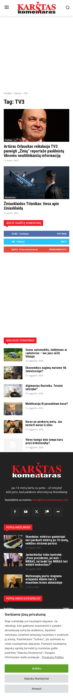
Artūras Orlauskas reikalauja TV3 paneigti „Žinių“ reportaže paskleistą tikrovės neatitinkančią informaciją (34, 151)
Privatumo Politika (53, 657)
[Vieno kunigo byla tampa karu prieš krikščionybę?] (13, 444)
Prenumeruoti (58, 249)
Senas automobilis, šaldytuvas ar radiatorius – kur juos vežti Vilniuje (46, 353)
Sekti (64, 241)
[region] (36, 652)
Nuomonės (10, 197)
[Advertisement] (36, 53)
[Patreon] (47, 512)
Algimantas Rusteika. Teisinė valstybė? (44, 387)
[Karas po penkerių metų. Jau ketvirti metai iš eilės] (13, 426)
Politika (8, 140)
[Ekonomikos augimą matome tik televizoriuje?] (13, 372)
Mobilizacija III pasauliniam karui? (46, 404)
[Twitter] (36, 512)
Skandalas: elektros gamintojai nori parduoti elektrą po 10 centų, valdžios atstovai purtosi (47, 540)
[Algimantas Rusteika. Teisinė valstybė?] (13, 390)
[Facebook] (14, 512)
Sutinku (36, 668)
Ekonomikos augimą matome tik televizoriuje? (45, 369)
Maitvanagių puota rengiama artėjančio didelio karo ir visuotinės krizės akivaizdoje (43, 579)
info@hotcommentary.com (50, 500)
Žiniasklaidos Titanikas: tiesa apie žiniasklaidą (31, 206)
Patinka (62, 233)
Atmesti (36, 688)
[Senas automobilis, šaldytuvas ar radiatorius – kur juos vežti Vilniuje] (13, 354)
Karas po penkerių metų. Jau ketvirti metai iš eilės (43, 423)
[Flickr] (58, 512)
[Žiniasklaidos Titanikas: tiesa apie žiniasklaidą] (36, 182)
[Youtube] (25, 512)
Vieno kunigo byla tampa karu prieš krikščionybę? (44, 441)
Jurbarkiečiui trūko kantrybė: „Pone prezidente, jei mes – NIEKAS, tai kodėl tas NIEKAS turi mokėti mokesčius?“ (46, 559)
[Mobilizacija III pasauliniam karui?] (13, 408)
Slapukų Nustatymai (36, 678)
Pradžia (8, 93)
